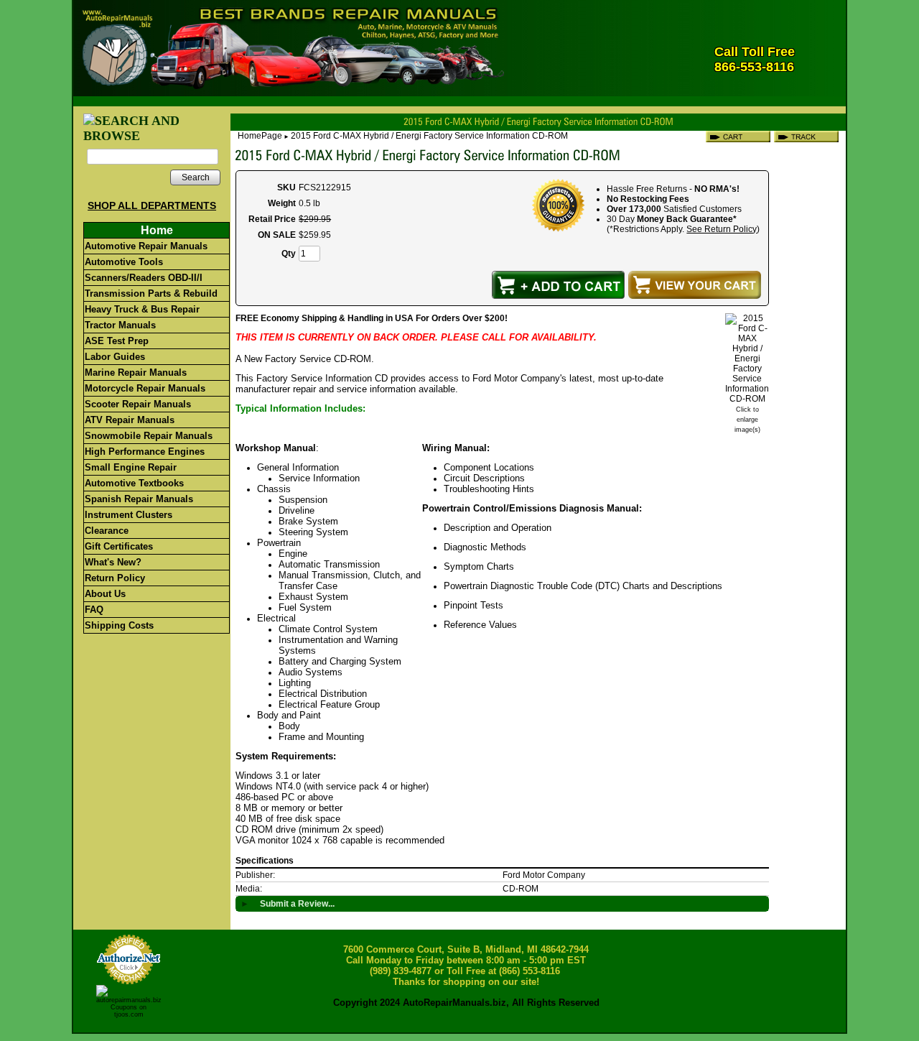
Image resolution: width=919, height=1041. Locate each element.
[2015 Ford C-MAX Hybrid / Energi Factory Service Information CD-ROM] (747, 399)
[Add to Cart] (558, 285)
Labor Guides (115, 356)
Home (157, 230)
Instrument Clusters (128, 514)
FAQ (94, 609)
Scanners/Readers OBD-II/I (143, 277)
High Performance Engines (145, 451)
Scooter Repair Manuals (138, 404)
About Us (105, 593)
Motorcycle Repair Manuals (145, 388)
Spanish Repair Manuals (139, 499)
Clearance (107, 530)
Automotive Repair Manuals (146, 246)
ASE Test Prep (117, 341)
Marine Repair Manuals (136, 372)
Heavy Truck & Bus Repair (142, 309)
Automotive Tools (124, 261)
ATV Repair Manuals (129, 420)
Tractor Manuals (120, 325)
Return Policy (115, 578)
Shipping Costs (119, 625)
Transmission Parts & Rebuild (151, 293)
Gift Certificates (119, 546)
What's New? (113, 562)
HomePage (260, 136)
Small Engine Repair (131, 467)
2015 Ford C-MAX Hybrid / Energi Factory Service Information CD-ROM (429, 136)
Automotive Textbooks (134, 483)
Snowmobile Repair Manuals (149, 435)
